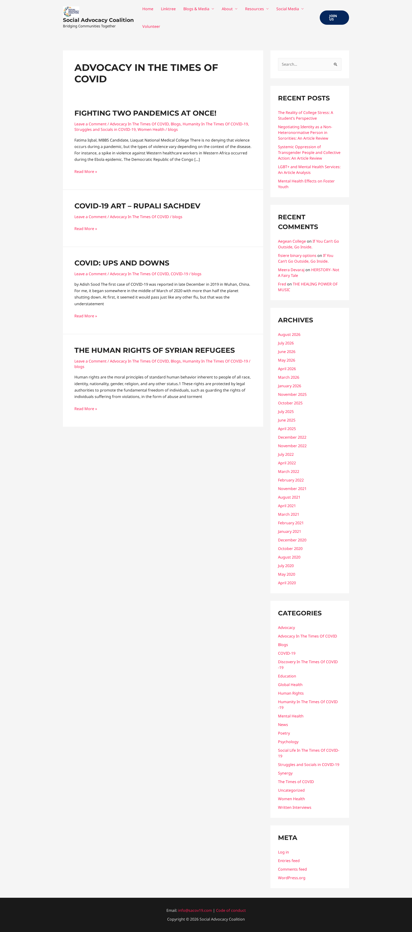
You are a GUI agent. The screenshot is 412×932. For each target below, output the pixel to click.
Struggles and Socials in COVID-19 (105, 129)
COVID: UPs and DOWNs (121, 263)
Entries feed (289, 860)
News (283, 724)
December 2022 (292, 437)
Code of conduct (231, 910)
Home (147, 8)
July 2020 (286, 565)
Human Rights (291, 693)
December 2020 (292, 540)
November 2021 (292, 488)
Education (287, 676)
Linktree (168, 8)
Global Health (290, 684)
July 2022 (286, 454)
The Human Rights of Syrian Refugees (154, 350)
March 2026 (288, 377)
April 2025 (287, 428)
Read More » (85, 171)
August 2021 (289, 497)
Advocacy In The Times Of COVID (139, 124)
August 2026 (289, 334)
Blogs (176, 124)
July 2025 (286, 411)
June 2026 (286, 351)
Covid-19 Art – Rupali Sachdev (137, 205)
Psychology (288, 741)
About (227, 8)
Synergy (285, 773)
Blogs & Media (196, 8)
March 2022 (288, 471)
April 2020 (287, 582)
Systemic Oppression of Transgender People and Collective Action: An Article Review (309, 152)
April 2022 (287, 463)
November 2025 (292, 394)
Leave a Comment (90, 124)
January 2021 (289, 531)
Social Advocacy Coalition (98, 20)
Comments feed (292, 869)
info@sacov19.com (195, 910)
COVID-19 (179, 273)
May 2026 (286, 360)
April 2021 (287, 505)
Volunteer (151, 26)
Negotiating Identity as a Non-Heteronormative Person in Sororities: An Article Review (305, 132)
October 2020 (290, 548)
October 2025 (290, 403)
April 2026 (287, 368)
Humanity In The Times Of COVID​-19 (215, 124)
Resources (254, 8)
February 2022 (291, 480)
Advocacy (286, 627)
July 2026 (286, 343)
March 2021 (288, 514)
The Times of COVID (296, 781)
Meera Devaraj (291, 269)
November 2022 (292, 445)
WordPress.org (291, 877)
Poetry (284, 733)
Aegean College (292, 241)
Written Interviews (294, 807)
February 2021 (291, 522)
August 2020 (289, 557)
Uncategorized (291, 790)
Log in (283, 852)
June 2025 (286, 420)
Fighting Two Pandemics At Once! (145, 113)
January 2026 (289, 385)
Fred (282, 284)
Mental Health (291, 716)
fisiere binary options (297, 255)
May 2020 (286, 574)
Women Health (151, 129)
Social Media (287, 8)
